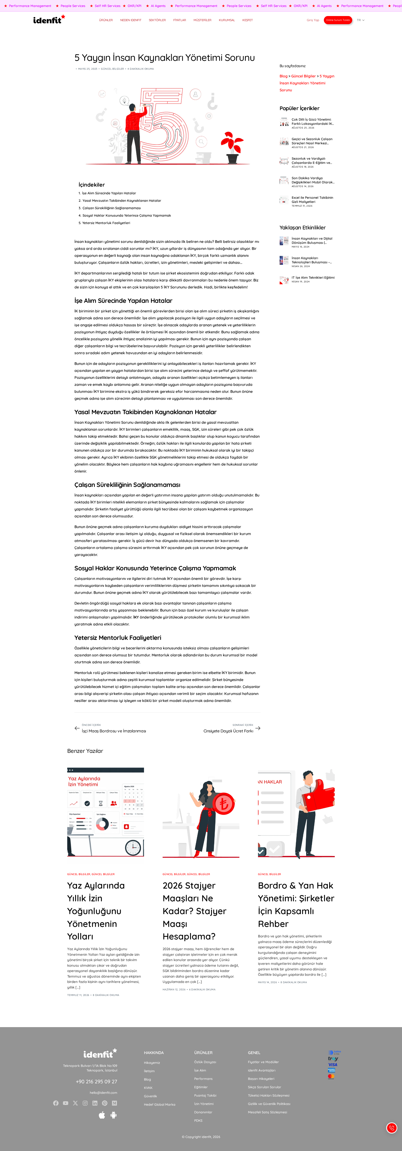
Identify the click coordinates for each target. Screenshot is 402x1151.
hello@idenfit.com (103, 1093)
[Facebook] (56, 1103)
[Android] (113, 1115)
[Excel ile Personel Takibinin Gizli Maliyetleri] (284, 199)
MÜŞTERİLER (202, 20)
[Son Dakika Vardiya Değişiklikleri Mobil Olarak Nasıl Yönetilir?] (284, 180)
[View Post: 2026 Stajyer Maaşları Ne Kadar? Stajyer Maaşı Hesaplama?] (201, 812)
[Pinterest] (104, 1103)
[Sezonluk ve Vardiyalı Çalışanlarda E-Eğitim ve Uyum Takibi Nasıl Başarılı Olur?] (284, 160)
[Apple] (102, 1115)
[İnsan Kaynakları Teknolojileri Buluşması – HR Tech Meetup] (284, 260)
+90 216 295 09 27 (96, 1081)
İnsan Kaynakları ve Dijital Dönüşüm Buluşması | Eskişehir (312, 240)
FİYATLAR (179, 20)
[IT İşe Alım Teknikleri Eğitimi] (284, 279)
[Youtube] (65, 1103)
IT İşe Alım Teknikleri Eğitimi (313, 277)
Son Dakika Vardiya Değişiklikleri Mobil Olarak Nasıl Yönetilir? (312, 180)
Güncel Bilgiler (112, 68)
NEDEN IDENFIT (130, 20)
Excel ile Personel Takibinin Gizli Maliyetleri (312, 199)
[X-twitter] (75, 1103)
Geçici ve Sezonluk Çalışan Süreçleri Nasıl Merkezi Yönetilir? (312, 141)
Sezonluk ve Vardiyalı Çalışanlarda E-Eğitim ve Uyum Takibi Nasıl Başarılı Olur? (312, 160)
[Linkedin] (95, 1103)
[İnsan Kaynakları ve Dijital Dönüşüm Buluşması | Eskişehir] (284, 240)
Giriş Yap (313, 20)
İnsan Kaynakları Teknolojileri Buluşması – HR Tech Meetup (311, 260)
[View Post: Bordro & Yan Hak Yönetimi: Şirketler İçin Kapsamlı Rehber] (296, 812)
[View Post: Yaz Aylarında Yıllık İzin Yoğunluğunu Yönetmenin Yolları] (105, 812)
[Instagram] (85, 1103)
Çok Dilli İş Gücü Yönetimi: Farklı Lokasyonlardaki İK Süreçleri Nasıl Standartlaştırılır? (312, 121)
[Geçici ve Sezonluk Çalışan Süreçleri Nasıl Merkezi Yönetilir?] (284, 141)
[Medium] (114, 1103)
